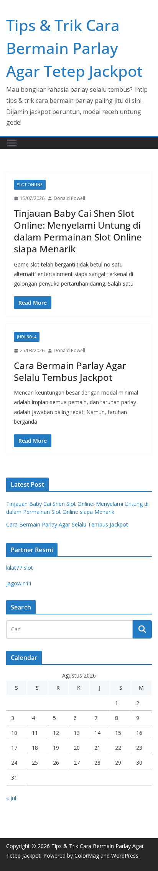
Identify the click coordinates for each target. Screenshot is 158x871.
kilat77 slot (19, 567)
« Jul (11, 798)
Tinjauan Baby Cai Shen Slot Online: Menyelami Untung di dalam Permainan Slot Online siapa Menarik (78, 231)
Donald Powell (69, 198)
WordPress (124, 855)
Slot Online (30, 184)
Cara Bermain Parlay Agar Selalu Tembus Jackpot (70, 371)
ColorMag (86, 855)
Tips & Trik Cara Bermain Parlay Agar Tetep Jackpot (74, 48)
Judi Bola (26, 337)
